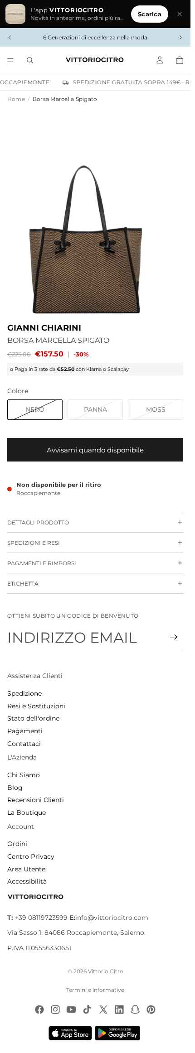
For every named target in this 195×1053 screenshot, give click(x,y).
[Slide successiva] (180, 38)
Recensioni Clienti (35, 800)
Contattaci (24, 744)
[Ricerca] (30, 60)
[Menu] (10, 60)
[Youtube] (71, 1009)
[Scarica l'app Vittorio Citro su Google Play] (119, 1033)
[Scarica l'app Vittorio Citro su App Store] (70, 1033)
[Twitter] (103, 1009)
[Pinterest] (151, 1009)
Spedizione (24, 693)
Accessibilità (27, 881)
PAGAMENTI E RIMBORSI (41, 563)
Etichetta (23, 583)
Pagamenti (25, 731)
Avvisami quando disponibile (95, 450)
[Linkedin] (119, 1009)
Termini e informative (95, 989)
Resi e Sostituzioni (36, 706)
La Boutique (26, 812)
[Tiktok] (87, 1009)
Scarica (149, 14)
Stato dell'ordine (33, 718)
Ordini (17, 844)
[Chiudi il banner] (179, 14)
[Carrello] (180, 60)
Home (16, 99)
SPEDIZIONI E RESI (33, 542)
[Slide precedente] (10, 38)
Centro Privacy (30, 856)
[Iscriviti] (173, 637)
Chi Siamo (23, 775)
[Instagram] (55, 1009)
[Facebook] (39, 1009)
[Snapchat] (135, 1009)
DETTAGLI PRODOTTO (38, 522)
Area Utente (26, 869)
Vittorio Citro (105, 971)
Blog (15, 788)
